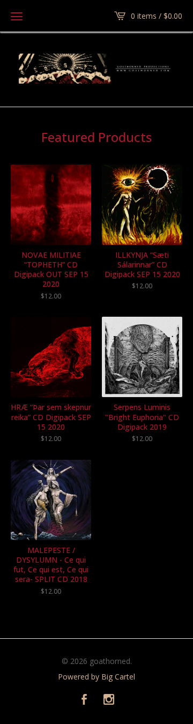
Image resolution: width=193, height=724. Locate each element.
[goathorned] (96, 69)
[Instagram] (108, 700)
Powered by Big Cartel (96, 677)
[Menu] (17, 16)
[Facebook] (84, 700)
